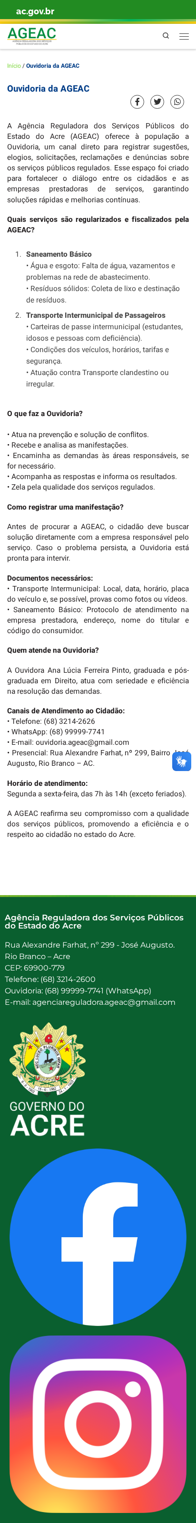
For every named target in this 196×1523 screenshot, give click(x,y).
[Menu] (184, 36)
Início (14, 66)
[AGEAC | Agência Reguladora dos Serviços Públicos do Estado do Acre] (32, 36)
